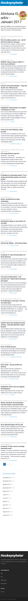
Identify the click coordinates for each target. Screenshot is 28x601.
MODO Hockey (3, 82)
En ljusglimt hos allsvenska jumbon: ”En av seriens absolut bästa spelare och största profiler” (14, 177)
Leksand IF (6, 60)
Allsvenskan (3, 580)
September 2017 (9, 488)
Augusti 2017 (8, 491)
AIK (1, 36)
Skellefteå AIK (7, 251)
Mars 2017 (7, 508)
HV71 (2, 60)
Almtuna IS (5, 36)
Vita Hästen (3, 38)
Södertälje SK (19, 36)
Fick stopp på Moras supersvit (10, 153)
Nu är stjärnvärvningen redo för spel (12, 424)
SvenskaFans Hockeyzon (16, 143)
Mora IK (14, 149)
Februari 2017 (8, 512)
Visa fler (7, 151)
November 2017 (8, 481)
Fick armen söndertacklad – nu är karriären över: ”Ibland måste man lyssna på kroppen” (13, 279)
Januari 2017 (8, 515)
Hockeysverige (13, 54)
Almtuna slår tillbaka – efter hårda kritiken (14, 243)
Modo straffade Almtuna (8, 347)
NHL (2, 576)
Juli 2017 (6, 494)
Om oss (2, 591)
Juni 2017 (7, 498)
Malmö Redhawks (16, 82)
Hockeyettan (4, 583)
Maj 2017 (6, 501)
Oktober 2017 (8, 484)
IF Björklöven (22, 442)
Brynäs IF (3, 171)
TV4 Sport (12, 121)
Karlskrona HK (20, 422)
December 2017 (8, 477)
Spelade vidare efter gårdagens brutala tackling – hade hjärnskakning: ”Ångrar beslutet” (13, 325)
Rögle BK (9, 422)
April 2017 (7, 505)
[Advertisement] (14, 534)
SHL (2, 573)
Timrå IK (8, 105)
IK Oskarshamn (11, 36)
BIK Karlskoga (16, 127)
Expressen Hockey (14, 213)
